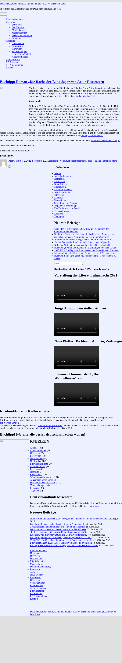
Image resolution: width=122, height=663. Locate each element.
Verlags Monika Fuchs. (92, 135)
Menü (3, 14)
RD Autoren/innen (14, 65)
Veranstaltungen (19, 51)
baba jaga (92, 160)
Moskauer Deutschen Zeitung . (105, 140)
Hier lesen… (94, 506)
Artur (11, 160)
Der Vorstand (18, 27)
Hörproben (17, 49)
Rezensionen (60, 200)
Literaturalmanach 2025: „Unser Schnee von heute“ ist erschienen (85, 253)
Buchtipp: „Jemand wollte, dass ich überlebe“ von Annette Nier (84, 234)
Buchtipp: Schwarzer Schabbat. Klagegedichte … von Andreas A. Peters (64, 545)
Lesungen (59, 213)
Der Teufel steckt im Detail (67, 208)
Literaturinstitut (13, 59)
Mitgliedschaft (18, 30)
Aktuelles (10, 40)
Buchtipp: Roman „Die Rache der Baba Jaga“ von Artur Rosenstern (52, 82)
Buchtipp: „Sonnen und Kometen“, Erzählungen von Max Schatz (85, 247)
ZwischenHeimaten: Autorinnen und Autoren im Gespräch (81, 237)
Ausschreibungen (20, 57)
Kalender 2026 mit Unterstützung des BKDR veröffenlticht (82, 245)
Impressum (17, 38)
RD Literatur (12, 62)
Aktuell (57, 173)
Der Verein (17, 24)
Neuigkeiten (60, 187)
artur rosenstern (79, 160)
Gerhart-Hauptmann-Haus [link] (50, 425)
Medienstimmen (19, 32)
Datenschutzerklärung (22, 35)
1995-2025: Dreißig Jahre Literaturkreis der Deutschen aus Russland (86, 250)
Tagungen (59, 216)
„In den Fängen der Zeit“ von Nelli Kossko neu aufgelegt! (81, 242)
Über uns (10, 22)
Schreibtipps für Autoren (65, 203)
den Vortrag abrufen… (10, 423)
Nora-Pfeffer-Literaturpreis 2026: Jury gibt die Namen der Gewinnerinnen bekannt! (69, 518)
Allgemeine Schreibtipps (65, 205)
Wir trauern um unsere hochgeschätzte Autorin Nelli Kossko (82, 239)
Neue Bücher (18, 43)
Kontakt (10, 67)
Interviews (59, 195)
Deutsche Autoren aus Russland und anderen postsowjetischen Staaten (33, 3)
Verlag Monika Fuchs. (86, 96)
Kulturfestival (24, 54)
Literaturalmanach (14, 19)
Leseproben (17, 46)
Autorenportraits (62, 192)
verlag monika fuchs (107, 160)
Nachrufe (58, 197)
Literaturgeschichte (63, 189)
